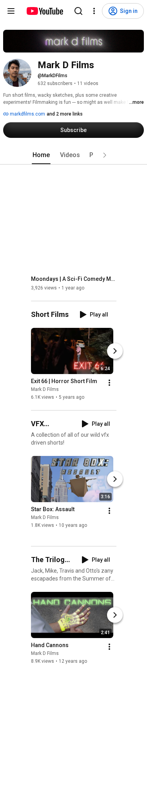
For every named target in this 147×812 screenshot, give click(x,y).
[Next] (115, 351)
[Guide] (11, 11)
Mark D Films (45, 389)
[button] (104, 155)
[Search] (78, 11)
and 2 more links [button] (65, 114)
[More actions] (109, 383)
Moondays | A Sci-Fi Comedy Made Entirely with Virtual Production (74, 279)
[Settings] (94, 11)
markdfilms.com (27, 114)
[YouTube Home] (44, 11)
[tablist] (74, 155)
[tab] (41, 155)
